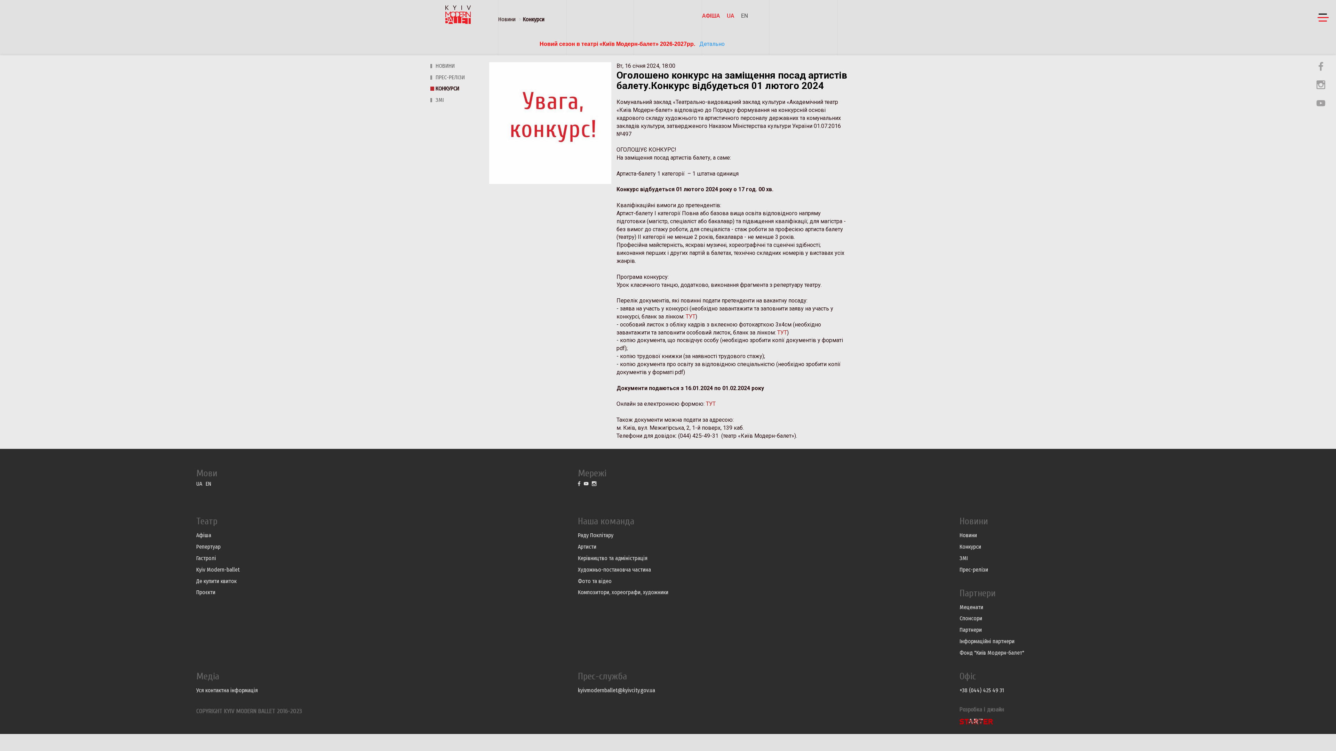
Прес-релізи (450, 77)
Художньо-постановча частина (614, 569)
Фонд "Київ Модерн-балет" (992, 652)
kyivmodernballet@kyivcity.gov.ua (616, 690)
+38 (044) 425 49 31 (982, 690)
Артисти (587, 546)
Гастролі (206, 558)
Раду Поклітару (595, 535)
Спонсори (971, 618)
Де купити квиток (216, 581)
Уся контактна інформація (227, 690)
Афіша (711, 16)
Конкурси (533, 19)
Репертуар (208, 546)
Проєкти (205, 592)
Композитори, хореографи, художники (623, 592)
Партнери (971, 630)
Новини (507, 19)
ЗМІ (440, 100)
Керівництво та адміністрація (612, 558)
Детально (711, 44)
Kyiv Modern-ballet (218, 569)
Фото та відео (595, 581)
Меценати (971, 607)
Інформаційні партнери (987, 641)
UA (730, 16)
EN (744, 16)
